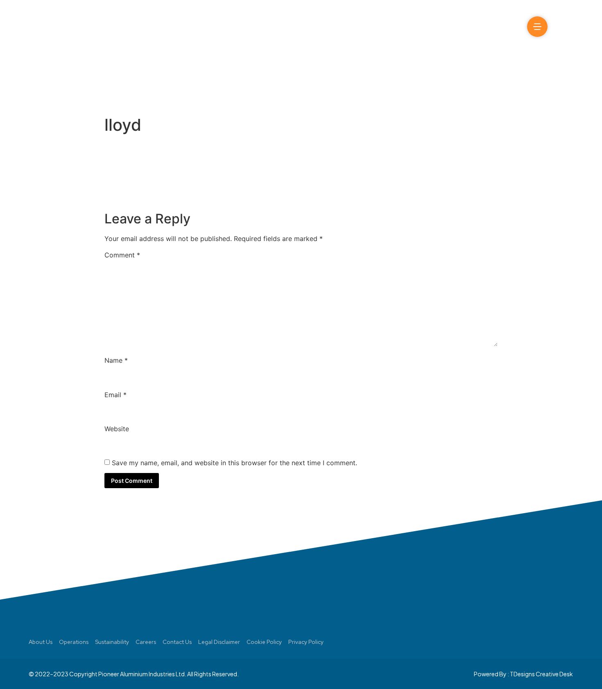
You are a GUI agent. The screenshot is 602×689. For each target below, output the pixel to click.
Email (115, 394)
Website (116, 428)
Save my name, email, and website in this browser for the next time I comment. (234, 462)
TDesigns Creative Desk (541, 674)
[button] (562, 27)
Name (116, 360)
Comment (122, 255)
